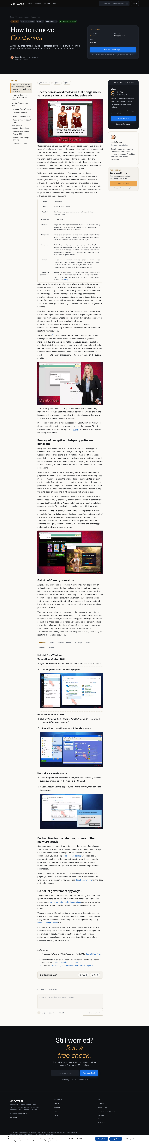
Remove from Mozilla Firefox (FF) (21, 133)
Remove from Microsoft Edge (22, 121)
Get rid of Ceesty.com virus (19, 104)
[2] (68, 194)
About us (101, 1103)
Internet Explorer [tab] (64, 642)
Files (54, 3)
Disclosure (101, 1119)
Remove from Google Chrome (21, 139)
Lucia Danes (20, 57)
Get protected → (123, 118)
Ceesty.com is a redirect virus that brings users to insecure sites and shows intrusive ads (21, 87)
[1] (71, 157)
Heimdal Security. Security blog (66, 962)
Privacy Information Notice (107, 1111)
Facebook (13, 1117)
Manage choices (132, 1139)
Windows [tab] (42, 642)
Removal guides (22, 17)
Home (12, 17)
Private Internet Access (47, 923)
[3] (53, 334)
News (30, 3)
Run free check (89, 1073)
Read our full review (123, 124)
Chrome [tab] (42, 648)
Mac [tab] (52, 642)
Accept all (101, 1139)
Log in (135, 3)
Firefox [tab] (88, 642)
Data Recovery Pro (84, 880)
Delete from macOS (20, 113)
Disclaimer (101, 1115)
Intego (66, 280)
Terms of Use (102, 1107)
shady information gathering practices (64, 902)
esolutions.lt (24, 1113)
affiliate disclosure (46, 1134)
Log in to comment (93, 1013)
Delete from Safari (20, 143)
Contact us (101, 1123)
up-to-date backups (73, 856)
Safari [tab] (51, 648)
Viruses (56, 1103)
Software (47, 3)
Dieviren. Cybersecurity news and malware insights (71, 966)
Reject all (115, 1139)
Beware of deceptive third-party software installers (19, 97)
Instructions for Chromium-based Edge (20, 127)
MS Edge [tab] (78, 642)
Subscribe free (123, 184)
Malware (38, 3)
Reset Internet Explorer (22, 116)
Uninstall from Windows (22, 109)
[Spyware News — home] (17, 4)
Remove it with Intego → (113, 50)
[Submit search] (100, 3)
